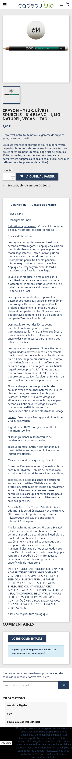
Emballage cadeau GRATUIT (23, 722)
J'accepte (6, 742)
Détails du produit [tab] (44, 204)
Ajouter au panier (37, 176)
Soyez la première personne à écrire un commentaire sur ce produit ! (34, 651)
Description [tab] (18, 204)
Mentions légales (17, 705)
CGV (9, 713)
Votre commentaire (27, 638)
